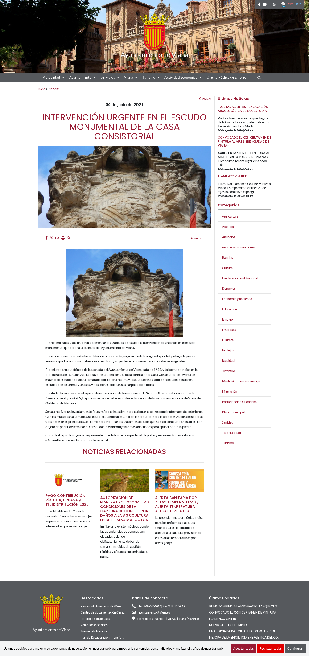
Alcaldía (228, 226)
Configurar (295, 648)
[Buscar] (261, 77)
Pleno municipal (233, 412)
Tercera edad (231, 432)
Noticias (54, 89)
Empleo (227, 319)
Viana (128, 77)
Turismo (148, 77)
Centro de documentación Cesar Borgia (107, 612)
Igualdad (228, 360)
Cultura (227, 268)
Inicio (41, 89)
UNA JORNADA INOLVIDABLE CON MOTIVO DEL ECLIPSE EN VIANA (256, 631)
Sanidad (227, 422)
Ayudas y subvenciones (238, 247)
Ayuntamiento (80, 77)
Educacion (229, 309)
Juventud (228, 371)
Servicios (108, 77)
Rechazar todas (270, 648)
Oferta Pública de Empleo (226, 77)
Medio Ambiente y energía (241, 381)
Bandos (227, 257)
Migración (229, 391)
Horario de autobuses (95, 618)
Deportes (229, 288)
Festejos (228, 350)
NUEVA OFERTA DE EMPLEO (229, 625)
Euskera (228, 340)
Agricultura (230, 216)
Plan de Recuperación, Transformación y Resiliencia (115, 637)
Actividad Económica (180, 77)
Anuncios (197, 238)
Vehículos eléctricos (94, 625)
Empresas (229, 329)
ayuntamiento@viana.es (154, 612)
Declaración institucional (240, 278)
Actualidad (51, 77)
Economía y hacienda (237, 299)
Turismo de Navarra (94, 631)
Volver (206, 99)
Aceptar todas (243, 648)
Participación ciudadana (239, 402)
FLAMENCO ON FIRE (223, 618)
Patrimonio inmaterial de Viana (101, 606)
